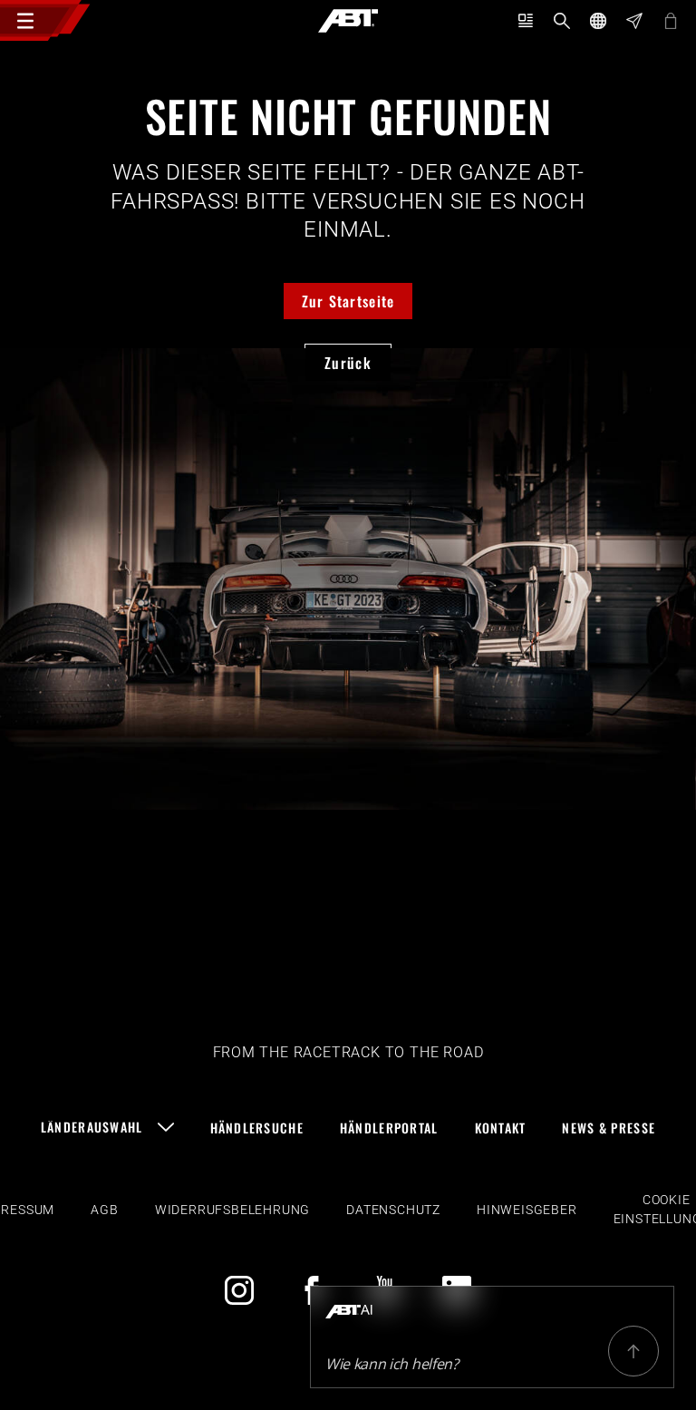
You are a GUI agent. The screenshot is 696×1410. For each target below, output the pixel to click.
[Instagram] (239, 1290)
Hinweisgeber (527, 1209)
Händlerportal (389, 1127)
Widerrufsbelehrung (232, 1209)
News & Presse (608, 1127)
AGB (104, 1209)
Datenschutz (393, 1209)
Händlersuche (257, 1127)
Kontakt (501, 1127)
